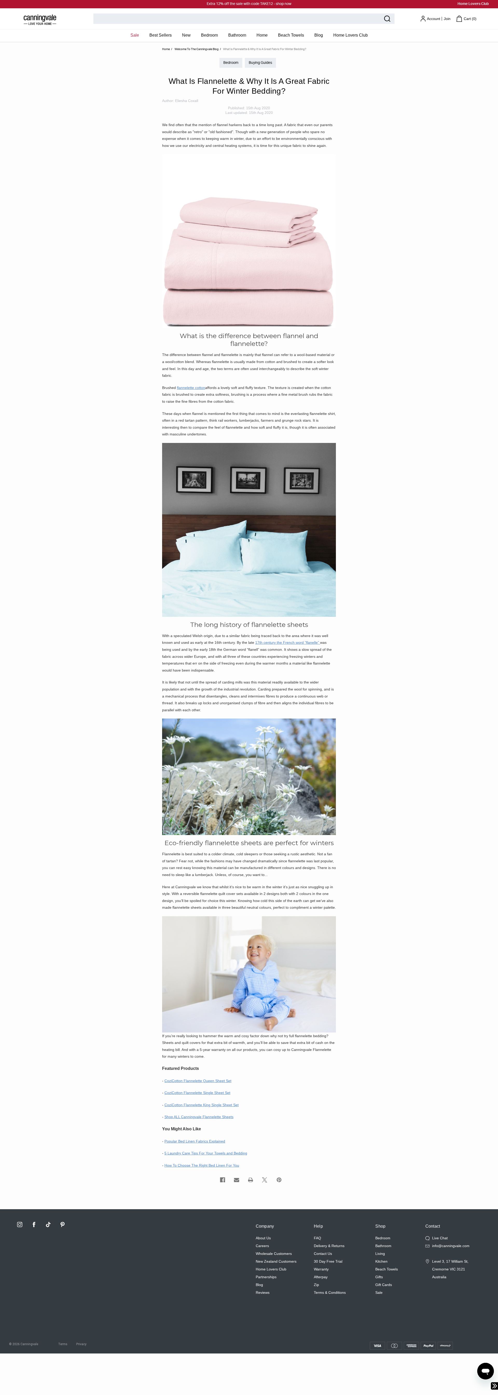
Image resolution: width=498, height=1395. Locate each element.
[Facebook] (222, 1179)
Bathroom (237, 35)
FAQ (317, 1238)
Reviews (262, 1292)
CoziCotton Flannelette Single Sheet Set (197, 1093)
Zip (316, 1285)
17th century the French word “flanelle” (287, 642)
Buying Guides (260, 63)
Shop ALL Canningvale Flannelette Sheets (198, 1117)
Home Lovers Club (473, 4)
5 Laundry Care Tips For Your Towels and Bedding (205, 1153)
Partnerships (266, 1277)
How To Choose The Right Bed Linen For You (201, 1165)
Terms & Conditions (330, 1292)
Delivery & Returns (329, 1246)
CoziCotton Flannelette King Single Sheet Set (201, 1105)
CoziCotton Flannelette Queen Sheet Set (197, 1081)
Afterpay (321, 1277)
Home (262, 35)
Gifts (379, 1277)
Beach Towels (291, 35)
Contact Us (323, 1254)
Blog (318, 35)
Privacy (81, 1344)
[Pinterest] (279, 1179)
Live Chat (440, 1238)
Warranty (321, 1269)
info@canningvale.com (450, 1246)
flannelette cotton (191, 388)
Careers (262, 1246)
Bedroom (209, 35)
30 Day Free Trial (328, 1261)
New (186, 35)
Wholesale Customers (274, 1254)
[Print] (250, 1179)
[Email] (236, 1179)
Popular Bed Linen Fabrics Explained (194, 1141)
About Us (263, 1238)
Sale (134, 35)
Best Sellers (160, 35)
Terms (62, 1344)
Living (380, 1254)
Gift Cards (383, 1285)
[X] (264, 1179)
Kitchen (381, 1261)
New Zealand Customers (276, 1261)
